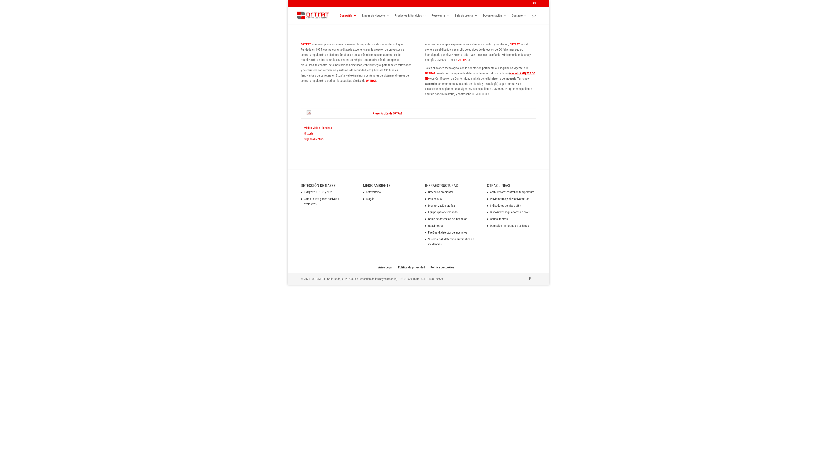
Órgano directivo (313, 139)
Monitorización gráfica (441, 205)
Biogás (370, 199)
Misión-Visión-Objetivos (318, 128)
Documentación (492, 15)
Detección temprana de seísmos (509, 225)
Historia (308, 133)
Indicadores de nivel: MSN (505, 205)
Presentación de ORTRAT (387, 113)
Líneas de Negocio (373, 15)
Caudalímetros (499, 219)
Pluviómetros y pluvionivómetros (509, 199)
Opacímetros (435, 225)
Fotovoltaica (373, 192)
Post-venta (438, 15)
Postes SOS (435, 199)
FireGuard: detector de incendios (447, 232)
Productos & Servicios (408, 15)
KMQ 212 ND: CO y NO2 (318, 192)
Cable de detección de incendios (447, 219)
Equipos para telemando (443, 212)
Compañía (346, 15)
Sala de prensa (464, 15)
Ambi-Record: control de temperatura (512, 192)
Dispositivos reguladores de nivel (509, 212)
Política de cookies (442, 267)
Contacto (517, 15)
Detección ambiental (440, 192)
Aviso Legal (385, 267)
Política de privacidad (411, 267)
